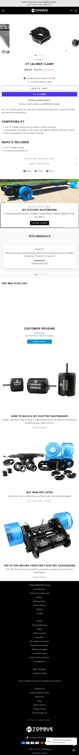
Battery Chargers (39, 649)
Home (39, 59)
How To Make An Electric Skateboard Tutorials (39, 681)
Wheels (39, 609)
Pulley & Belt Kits (39, 625)
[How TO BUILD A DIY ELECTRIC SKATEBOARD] (39, 385)
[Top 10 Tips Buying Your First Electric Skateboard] (39, 534)
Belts (39, 629)
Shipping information (39, 159)
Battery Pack (39, 601)
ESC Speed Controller (39, 641)
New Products (39, 669)
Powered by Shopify (39, 753)
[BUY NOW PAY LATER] (39, 461)
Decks (39, 621)
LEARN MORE (39, 223)
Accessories (39, 661)
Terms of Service (39, 713)
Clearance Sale (39, 673)
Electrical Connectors (39, 657)
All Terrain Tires (39, 653)
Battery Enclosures (39, 645)
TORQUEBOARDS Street (40, 585)
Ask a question (40, 164)
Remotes (39, 637)
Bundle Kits (39, 589)
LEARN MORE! (39, 428)
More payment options (39, 100)
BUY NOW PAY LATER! (39, 501)
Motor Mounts (39, 605)
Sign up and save (39, 720)
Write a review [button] (39, 342)
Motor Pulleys (39, 633)
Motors (39, 597)
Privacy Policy (39, 709)
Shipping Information (39, 693)
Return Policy (39, 705)
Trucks (40, 613)
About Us (39, 697)
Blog (39, 701)
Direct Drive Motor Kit (39, 593)
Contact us (39, 689)
